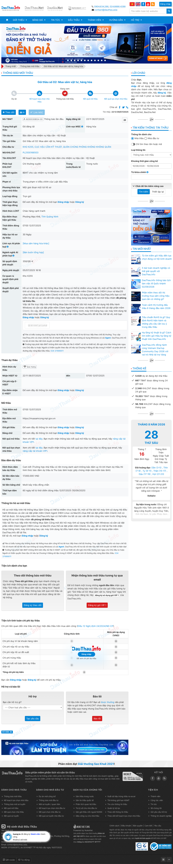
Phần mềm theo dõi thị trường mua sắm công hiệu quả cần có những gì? (155, 295)
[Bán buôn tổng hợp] (33, 252)
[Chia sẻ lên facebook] (119, 108)
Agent (108, 338)
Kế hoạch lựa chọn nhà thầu (16, 800)
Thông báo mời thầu (13, 796)
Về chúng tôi (156, 808)
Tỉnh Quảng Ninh (49, 216)
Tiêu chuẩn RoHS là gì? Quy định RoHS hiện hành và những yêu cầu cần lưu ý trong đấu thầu (156, 322)
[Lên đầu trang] (169, 859)
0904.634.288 (101, 6)
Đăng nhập (63, 202)
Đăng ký (79, 202)
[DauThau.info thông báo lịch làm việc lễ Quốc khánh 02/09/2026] (136, 284)
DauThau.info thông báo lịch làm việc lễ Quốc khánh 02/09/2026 (156, 283)
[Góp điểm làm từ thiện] (64, 747)
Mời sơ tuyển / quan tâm (49, 804)
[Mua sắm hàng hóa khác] (36, 243)
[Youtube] (148, 4)
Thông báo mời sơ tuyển (14, 804)
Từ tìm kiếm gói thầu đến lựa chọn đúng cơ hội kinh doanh (157, 257)
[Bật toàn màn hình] (163, 859)
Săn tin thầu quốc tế (85, 800)
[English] (138, 4)
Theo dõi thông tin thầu (117, 812)
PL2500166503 (30, 152)
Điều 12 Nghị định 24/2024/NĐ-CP (95, 626)
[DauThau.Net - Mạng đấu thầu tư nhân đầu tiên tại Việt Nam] (35, 8)
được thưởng (107, 702)
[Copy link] (127, 108)
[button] (20, 20)
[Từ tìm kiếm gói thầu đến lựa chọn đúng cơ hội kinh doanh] (136, 259)
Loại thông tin (138, 150)
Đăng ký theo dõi (32, 605)
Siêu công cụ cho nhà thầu (87, 816)
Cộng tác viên (157, 800)
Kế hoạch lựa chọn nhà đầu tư (52, 808)
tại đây (39, 438)
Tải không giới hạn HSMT (118, 800)
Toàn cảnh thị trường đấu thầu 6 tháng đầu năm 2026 (156, 306)
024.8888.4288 (118, 6)
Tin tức (154, 804)
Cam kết (148, 825)
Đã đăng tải (29, 126)
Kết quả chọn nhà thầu (14, 812)
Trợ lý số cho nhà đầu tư (86, 808)
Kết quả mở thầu (11, 808)
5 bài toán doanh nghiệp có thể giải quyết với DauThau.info (156, 271)
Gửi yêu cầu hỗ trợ (159, 812)
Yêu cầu (157, 825)
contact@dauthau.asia (106, 9)
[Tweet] (123, 108)
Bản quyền (138, 825)
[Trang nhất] (7, 20)
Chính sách (114, 825)
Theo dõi (9, 112)
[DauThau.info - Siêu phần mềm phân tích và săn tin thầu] (12, 8)
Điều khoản (126, 825)
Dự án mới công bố (47, 796)
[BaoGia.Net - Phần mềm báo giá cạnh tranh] (79, 8)
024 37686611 (57, 351)
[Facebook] (143, 4)
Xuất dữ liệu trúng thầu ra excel (121, 796)
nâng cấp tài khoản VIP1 (35, 451)
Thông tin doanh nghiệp (161, 816)
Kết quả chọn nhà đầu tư (50, 812)
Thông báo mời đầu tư (48, 800)
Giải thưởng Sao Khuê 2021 (96, 764)
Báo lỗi (97, 718)
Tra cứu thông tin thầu (117, 804)
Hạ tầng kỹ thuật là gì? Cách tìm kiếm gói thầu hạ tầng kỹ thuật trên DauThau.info (156, 335)
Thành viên (155, 796)
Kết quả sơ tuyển (11, 816)
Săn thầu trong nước (85, 796)
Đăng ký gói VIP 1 (97, 605)
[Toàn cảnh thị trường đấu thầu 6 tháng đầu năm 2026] (136, 308)
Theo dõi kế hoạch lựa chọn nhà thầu (123, 816)
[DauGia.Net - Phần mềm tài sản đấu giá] (57, 8)
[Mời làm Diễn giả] (151, 226)
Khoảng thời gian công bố (144, 161)
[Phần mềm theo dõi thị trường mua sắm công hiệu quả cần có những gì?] (136, 296)
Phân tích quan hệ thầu (86, 804)
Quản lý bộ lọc (113, 808)
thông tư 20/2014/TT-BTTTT (88, 842)
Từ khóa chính (139, 172)
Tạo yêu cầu (32, 718)
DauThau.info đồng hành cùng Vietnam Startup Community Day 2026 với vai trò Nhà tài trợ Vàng (155, 349)
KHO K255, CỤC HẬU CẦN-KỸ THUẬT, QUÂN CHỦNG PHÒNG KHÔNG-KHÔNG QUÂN (67, 146)
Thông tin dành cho (141, 134)
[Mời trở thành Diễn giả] (86, 44)
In (23, 112)
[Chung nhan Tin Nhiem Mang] (133, 776)
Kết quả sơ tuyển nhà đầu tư (51, 816)
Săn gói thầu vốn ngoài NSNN (89, 812)
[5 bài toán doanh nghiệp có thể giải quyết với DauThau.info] (136, 271)
